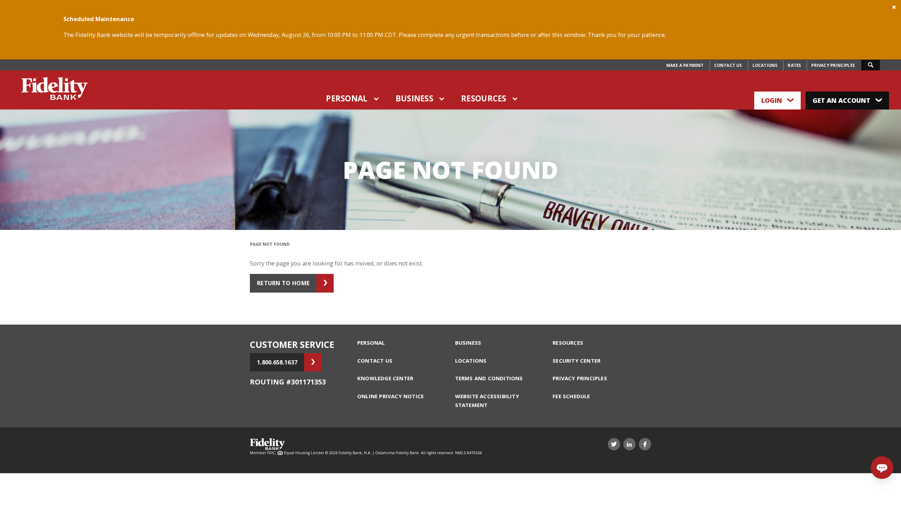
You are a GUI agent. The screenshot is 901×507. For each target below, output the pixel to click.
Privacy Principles (833, 65)
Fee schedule (571, 396)
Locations (765, 65)
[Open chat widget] (882, 467)
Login (772, 100)
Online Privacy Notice (390, 396)
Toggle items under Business (442, 98)
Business (414, 98)
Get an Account (842, 100)
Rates (794, 65)
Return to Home (283, 283)
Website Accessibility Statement (487, 401)
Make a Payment (685, 65)
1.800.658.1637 (277, 362)
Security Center (576, 360)
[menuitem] (685, 65)
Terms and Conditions (489, 378)
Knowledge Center (385, 378)
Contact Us (728, 65)
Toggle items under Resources (515, 98)
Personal (346, 98)
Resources (483, 98)
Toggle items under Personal (376, 98)
